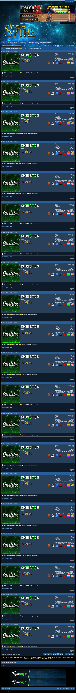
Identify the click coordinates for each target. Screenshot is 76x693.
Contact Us (59, 688)
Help (64, 688)
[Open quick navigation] (74, 42)
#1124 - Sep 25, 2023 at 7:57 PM (10, 141)
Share (71, 78)
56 (55, 45)
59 (62, 45)
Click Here (71, 58)
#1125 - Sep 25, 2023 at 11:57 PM (10, 171)
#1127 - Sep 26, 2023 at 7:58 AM (10, 232)
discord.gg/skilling (7, 75)
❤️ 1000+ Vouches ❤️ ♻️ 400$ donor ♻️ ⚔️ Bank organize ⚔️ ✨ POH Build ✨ (48, 658)
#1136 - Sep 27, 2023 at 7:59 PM (10, 503)
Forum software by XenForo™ (13, 691)
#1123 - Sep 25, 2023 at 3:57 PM (10, 111)
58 (60, 45)
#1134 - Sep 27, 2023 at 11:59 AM (10, 443)
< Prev (44, 45)
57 (58, 45)
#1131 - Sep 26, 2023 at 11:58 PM (10, 352)
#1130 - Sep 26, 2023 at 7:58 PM (10, 322)
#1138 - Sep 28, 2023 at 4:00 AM (10, 564)
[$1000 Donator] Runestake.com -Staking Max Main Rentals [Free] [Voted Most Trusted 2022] (29, 657)
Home (67, 688)
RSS (73, 688)
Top (71, 688)
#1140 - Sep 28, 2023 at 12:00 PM (10, 624)
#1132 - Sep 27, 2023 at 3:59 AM (10, 383)
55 (53, 45)
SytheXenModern (6, 688)
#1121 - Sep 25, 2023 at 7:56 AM (10, 51)
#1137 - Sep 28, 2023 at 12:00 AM (10, 533)
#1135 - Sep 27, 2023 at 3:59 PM (10, 473)
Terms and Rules (72, 691)
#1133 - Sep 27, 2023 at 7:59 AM (10, 413)
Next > (72, 45)
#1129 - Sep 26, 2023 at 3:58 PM (10, 292)
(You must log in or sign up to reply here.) (11, 654)
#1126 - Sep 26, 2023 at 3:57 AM (10, 202)
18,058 (72, 54)
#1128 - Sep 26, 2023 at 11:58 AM (10, 262)
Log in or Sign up (69, 1)
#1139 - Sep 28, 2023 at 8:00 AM (10, 594)
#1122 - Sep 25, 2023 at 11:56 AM (10, 81)
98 (69, 45)
